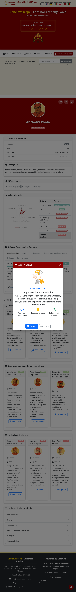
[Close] (60, 264)
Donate (33, 326)
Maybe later (44, 326)
